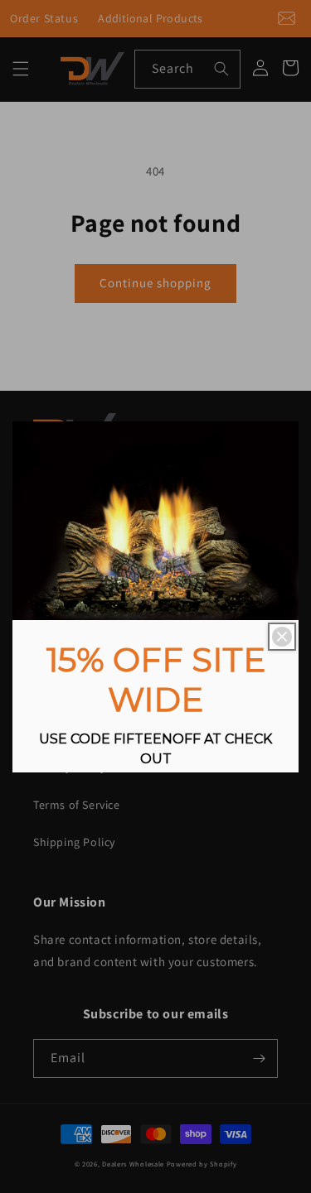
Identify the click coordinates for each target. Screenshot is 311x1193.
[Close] (282, 637)
